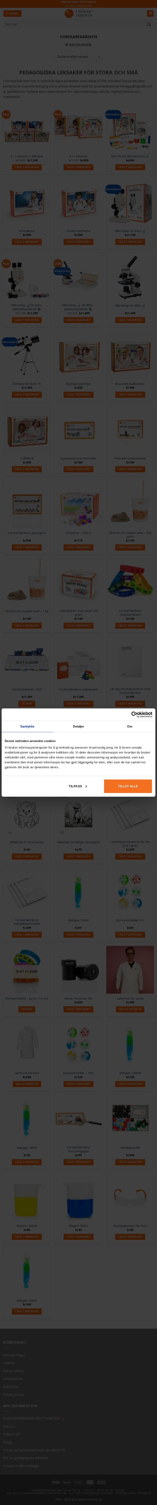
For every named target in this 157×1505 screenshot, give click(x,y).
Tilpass (75, 786)
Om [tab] (129, 726)
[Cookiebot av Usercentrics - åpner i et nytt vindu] (134, 715)
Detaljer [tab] (78, 726)
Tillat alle (128, 786)
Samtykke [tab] (27, 726)
